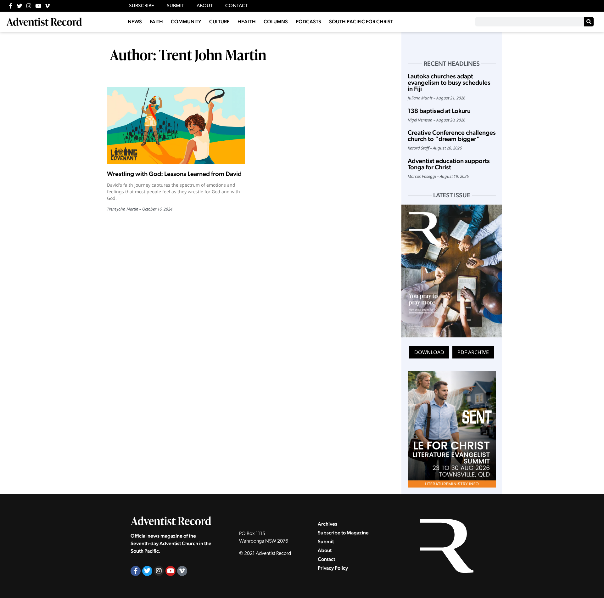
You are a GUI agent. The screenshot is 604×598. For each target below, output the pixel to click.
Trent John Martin (122, 209)
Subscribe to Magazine (343, 533)
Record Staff (418, 148)
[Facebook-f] (10, 6)
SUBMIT (175, 5)
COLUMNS (276, 22)
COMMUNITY (186, 22)
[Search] (589, 21)
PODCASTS (308, 22)
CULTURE (219, 22)
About (325, 550)
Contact (326, 559)
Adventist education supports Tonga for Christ (449, 164)
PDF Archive (473, 352)
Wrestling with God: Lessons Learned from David (174, 174)
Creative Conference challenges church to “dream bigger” (452, 136)
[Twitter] (19, 6)
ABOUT (205, 5)
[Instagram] (29, 6)
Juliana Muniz (420, 98)
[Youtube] (38, 6)
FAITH (156, 22)
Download (429, 352)
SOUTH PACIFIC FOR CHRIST (361, 22)
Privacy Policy (333, 568)
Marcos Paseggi (422, 176)
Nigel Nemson (420, 120)
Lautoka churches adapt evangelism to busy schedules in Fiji (449, 82)
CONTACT (236, 5)
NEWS (135, 22)
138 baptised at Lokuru (439, 111)
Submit (326, 541)
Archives (327, 524)
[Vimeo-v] (47, 6)
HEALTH (247, 22)
